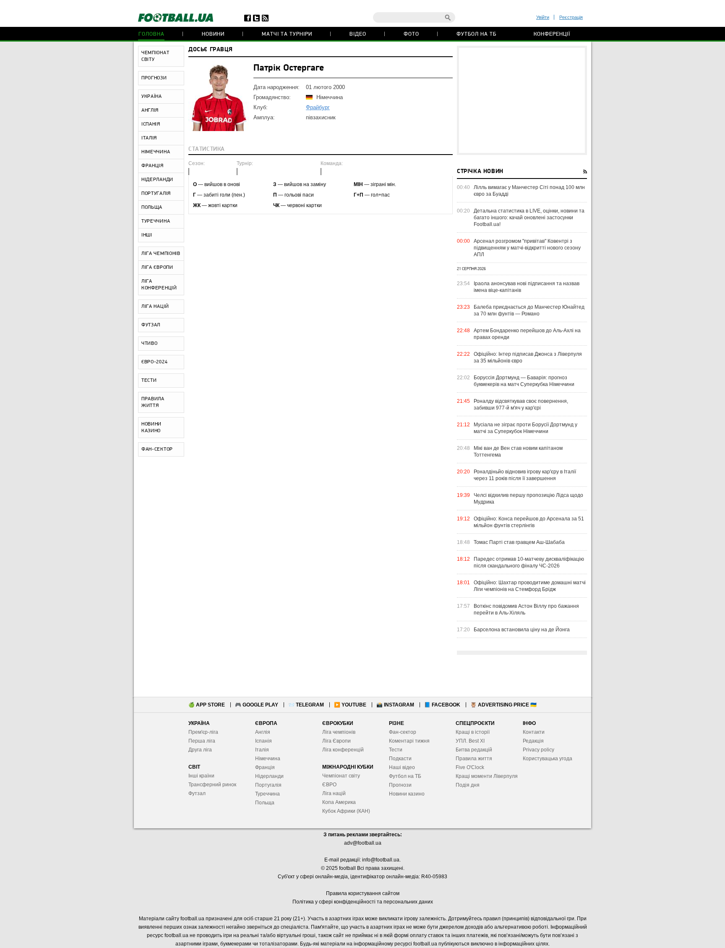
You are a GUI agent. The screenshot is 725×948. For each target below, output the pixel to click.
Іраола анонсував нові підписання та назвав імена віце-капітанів (526, 287)
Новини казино (407, 794)
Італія (262, 750)
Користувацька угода (547, 759)
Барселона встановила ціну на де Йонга (522, 630)
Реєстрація (571, 17)
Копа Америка (339, 802)
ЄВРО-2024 (154, 362)
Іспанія (263, 741)
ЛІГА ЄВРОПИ (157, 267)
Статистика (206, 149)
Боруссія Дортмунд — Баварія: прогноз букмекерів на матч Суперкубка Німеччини (524, 381)
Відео (357, 34)
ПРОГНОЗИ (154, 78)
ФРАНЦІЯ (152, 165)
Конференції (552, 34)
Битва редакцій (474, 750)
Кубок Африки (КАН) (346, 811)
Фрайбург (318, 107)
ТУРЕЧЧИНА (155, 221)
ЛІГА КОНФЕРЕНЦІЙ (159, 285)
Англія (262, 732)
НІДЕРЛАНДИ (157, 179)
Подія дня (468, 785)
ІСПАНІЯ (150, 124)
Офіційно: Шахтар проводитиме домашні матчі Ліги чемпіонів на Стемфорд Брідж (530, 586)
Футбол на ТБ (476, 34)
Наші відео (402, 767)
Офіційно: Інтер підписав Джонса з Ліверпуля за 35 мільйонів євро (528, 357)
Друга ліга (200, 750)
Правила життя (474, 759)
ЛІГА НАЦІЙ (155, 306)
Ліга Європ (335, 741)
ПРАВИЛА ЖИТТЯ (152, 402)
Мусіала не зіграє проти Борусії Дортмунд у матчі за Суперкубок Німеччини (525, 428)
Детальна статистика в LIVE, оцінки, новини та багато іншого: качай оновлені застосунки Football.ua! (529, 217)
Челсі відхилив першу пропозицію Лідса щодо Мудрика (528, 498)
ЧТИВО (149, 343)
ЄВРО (329, 785)
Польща (264, 803)
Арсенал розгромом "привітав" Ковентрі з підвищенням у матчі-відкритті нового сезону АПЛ (527, 247)
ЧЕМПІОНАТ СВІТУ (155, 56)
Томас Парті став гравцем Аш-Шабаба (519, 542)
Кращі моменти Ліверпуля (487, 776)
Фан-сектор (402, 732)
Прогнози (400, 785)
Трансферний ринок (212, 785)
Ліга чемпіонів (338, 732)
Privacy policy (538, 750)
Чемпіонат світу (341, 776)
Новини (213, 34)
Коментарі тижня (409, 741)
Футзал (197, 793)
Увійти (542, 17)
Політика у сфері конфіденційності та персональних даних (362, 902)
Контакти (534, 732)
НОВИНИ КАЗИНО (151, 427)
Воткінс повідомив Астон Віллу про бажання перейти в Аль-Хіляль (526, 609)
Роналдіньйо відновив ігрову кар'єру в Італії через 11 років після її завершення (525, 475)
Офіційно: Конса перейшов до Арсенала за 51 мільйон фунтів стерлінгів (529, 522)
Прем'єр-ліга (203, 732)
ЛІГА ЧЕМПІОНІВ (160, 253)
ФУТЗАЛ (150, 325)
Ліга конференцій (343, 750)
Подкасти (400, 759)
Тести (395, 750)
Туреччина (267, 794)
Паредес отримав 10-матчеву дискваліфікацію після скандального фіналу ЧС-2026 (529, 562)
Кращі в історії (473, 732)
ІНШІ (146, 235)
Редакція (533, 741)
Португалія (268, 785)
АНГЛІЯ (150, 110)
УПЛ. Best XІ (470, 741)
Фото (411, 34)
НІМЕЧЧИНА (155, 152)
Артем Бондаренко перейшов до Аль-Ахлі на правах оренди (527, 334)
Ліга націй (334, 793)
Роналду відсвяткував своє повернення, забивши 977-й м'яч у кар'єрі (521, 404)
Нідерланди (269, 776)
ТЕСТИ (149, 380)
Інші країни (201, 776)
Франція (265, 767)
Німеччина (267, 759)
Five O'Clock (470, 767)
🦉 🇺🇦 (503, 704)
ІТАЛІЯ (149, 138)
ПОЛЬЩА (151, 207)
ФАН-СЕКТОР (157, 449)
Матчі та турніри (287, 34)
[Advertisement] (522, 100)
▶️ (350, 704)
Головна (151, 34)
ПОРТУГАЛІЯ (156, 193)
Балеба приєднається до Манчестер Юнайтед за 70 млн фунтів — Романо (529, 310)
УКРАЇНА (151, 96)
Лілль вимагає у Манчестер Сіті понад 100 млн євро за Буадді (529, 190)
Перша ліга (201, 741)
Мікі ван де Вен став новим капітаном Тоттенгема (518, 451)
